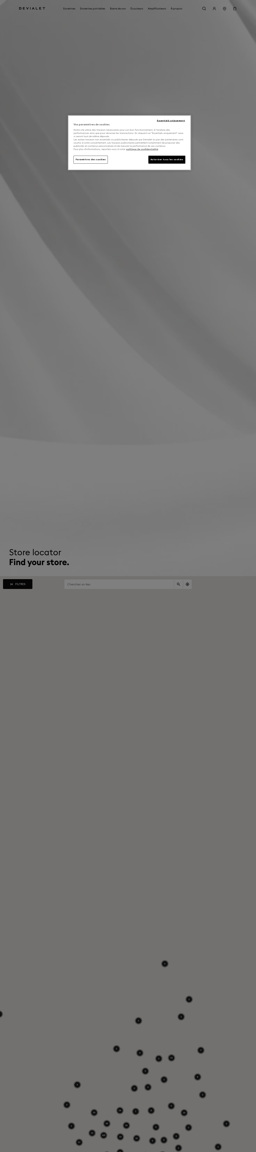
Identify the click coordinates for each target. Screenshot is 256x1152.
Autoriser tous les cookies (166, 159)
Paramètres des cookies (91, 159)
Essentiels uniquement (171, 120)
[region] (129, 142)
